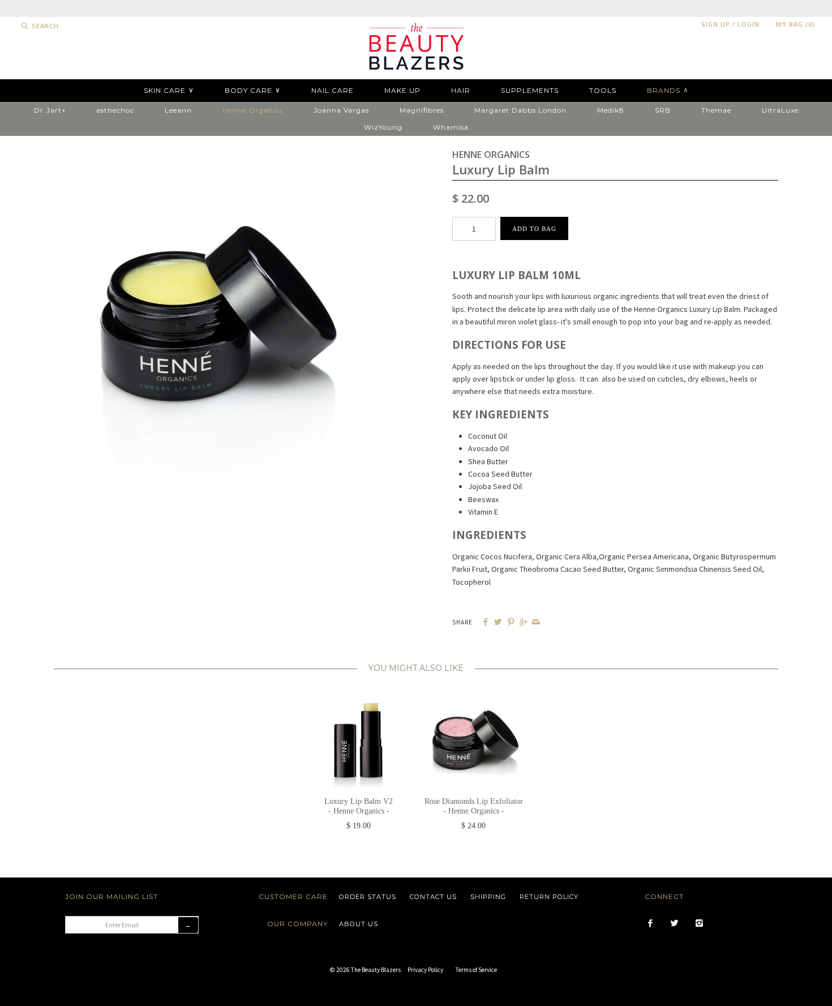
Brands (668, 90)
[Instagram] (699, 923)
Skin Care (169, 90)
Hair (460, 90)
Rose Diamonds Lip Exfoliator (473, 806)
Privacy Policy (425, 970)
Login (748, 24)
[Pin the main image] (510, 622)
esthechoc (115, 110)
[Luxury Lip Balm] (217, 153)
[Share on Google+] (523, 622)
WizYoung (383, 127)
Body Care (253, 90)
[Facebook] (650, 923)
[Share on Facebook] (485, 622)
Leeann (178, 110)
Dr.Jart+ (50, 110)
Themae (716, 110)
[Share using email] (535, 622)
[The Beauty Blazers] (416, 23)
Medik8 (610, 110)
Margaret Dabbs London (520, 110)
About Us (358, 924)
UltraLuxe (780, 110)
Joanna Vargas (341, 110)
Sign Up (715, 24)
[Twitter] (674, 923)
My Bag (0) (795, 24)
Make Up (402, 90)
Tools (602, 90)
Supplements (530, 90)
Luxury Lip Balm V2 (358, 806)
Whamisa (451, 127)
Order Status (367, 897)
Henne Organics (252, 110)
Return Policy (549, 897)
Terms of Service (476, 970)
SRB (663, 110)
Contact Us (433, 897)
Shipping (488, 897)
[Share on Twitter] (497, 622)
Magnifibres (422, 110)
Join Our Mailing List (111, 896)
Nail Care (332, 90)
